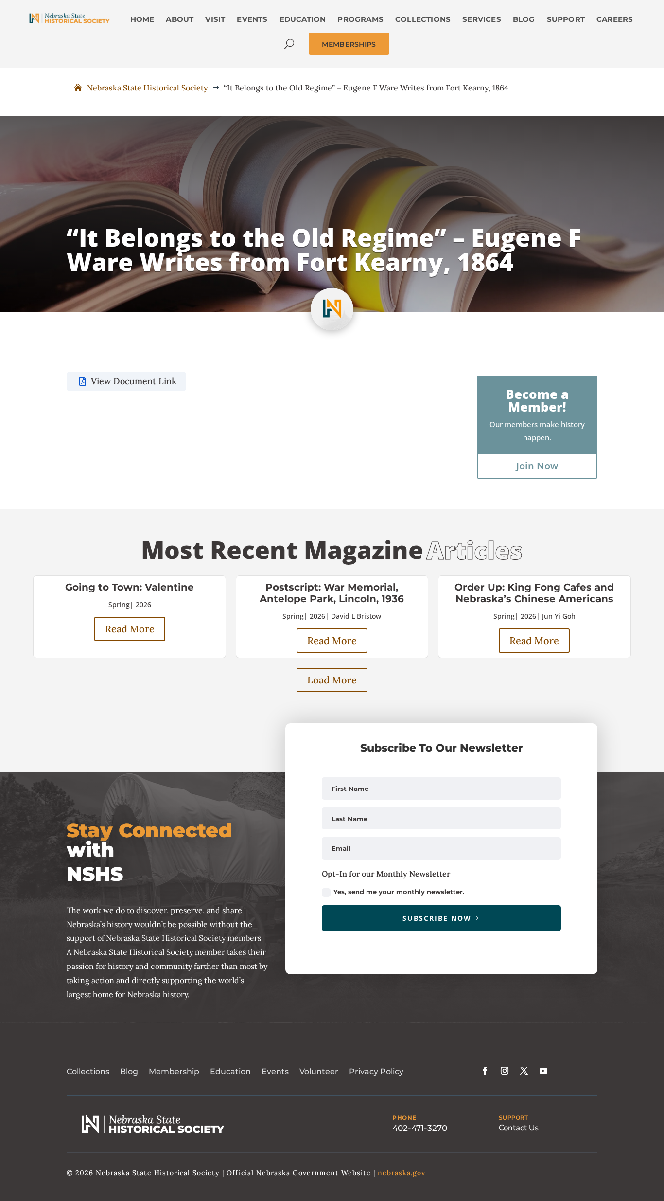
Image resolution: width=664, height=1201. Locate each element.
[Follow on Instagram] (504, 1070)
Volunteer (318, 1071)
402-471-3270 (419, 1128)
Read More (130, 629)
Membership (174, 1071)
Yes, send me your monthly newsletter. (398, 892)
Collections (88, 1071)
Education (230, 1071)
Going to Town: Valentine (129, 587)
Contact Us (519, 1127)
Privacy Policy (376, 1071)
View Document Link (133, 381)
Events (275, 1071)
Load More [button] (332, 680)
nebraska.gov (401, 1172)
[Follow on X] (524, 1070)
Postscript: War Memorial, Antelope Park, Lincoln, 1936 (332, 593)
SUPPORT (513, 1118)
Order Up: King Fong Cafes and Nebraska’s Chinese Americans (534, 593)
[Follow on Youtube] (543, 1070)
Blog (129, 1071)
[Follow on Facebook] (485, 1070)
